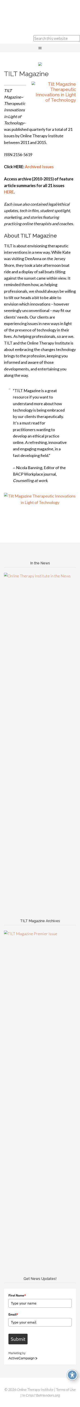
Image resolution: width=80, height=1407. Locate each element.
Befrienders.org (48, 1395)
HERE (9, 192)
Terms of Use (66, 1389)
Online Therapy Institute (40, 15)
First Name (17, 1295)
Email (13, 1314)
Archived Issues (39, 166)
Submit (18, 1339)
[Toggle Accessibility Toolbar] (72, 1375)
